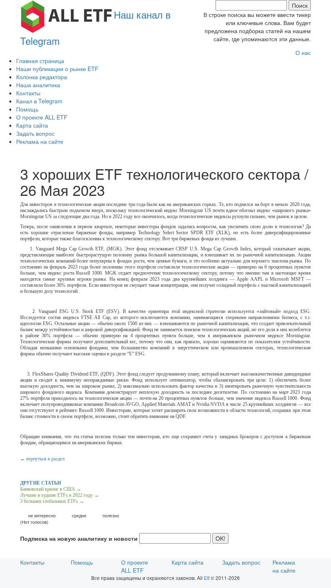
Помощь (27, 109)
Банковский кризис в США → (50, 489)
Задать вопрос (35, 133)
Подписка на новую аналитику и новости (79, 538)
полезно (111, 515)
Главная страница (40, 61)
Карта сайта (32, 125)
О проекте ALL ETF (41, 117)
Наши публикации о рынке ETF (57, 69)
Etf (206, 577)
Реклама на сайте (39, 141)
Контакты (28, 93)
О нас (303, 52)
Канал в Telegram (39, 101)
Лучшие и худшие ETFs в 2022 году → (59, 495)
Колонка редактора (41, 77)
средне (79, 515)
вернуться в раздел (45, 459)
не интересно (42, 515)
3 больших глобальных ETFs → (52, 501)
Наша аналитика (38, 85)
